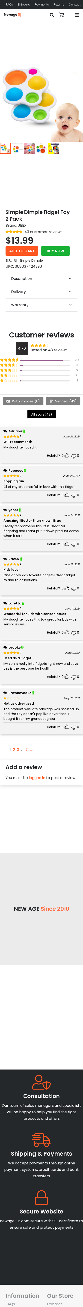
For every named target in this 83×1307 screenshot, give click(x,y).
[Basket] (61, 15)
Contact (54, 1304)
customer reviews (43, 231)
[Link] (12, 15)
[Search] (51, 15)
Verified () (65, 401)
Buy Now (55, 251)
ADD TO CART (22, 251)
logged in (37, 777)
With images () (25, 401)
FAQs (10, 1304)
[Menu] (77, 15)
